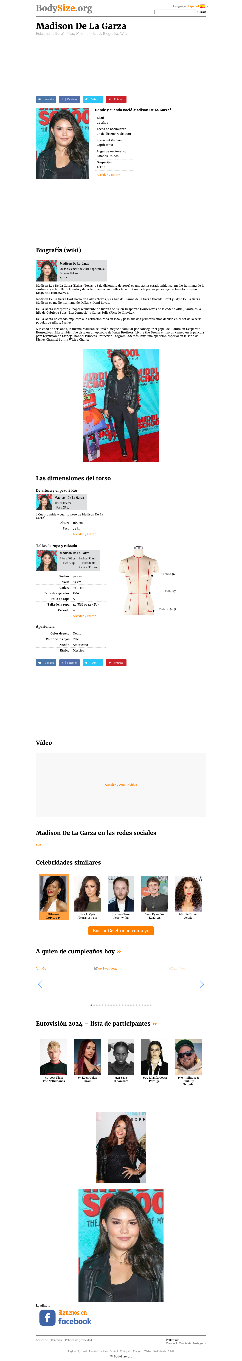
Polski (171, 1351)
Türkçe (148, 1351)
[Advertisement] (121, 62)
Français (137, 1351)
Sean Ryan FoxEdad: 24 (154, 916)
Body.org (64, 8)
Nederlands (159, 1351)
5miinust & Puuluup (188, 1079)
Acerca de (42, 1340)
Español (93, 1351)
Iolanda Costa (155, 1079)
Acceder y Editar (108, 174)
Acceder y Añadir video (121, 784)
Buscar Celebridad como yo (121, 930)
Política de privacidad (78, 1340)
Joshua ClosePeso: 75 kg (121, 916)
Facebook (172, 1343)
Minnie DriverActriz (188, 916)
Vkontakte (185, 1343)
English (72, 1351)
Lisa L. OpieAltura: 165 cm (87, 916)
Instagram (199, 1343)
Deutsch (114, 1351)
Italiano (104, 1351)
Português (125, 1351)
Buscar (201, 11)
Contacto (56, 1340)
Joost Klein (54, 1079)
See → (40, 844)
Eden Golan (87, 1079)
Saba (121, 1079)
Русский (82, 1351)
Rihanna (53, 916)
